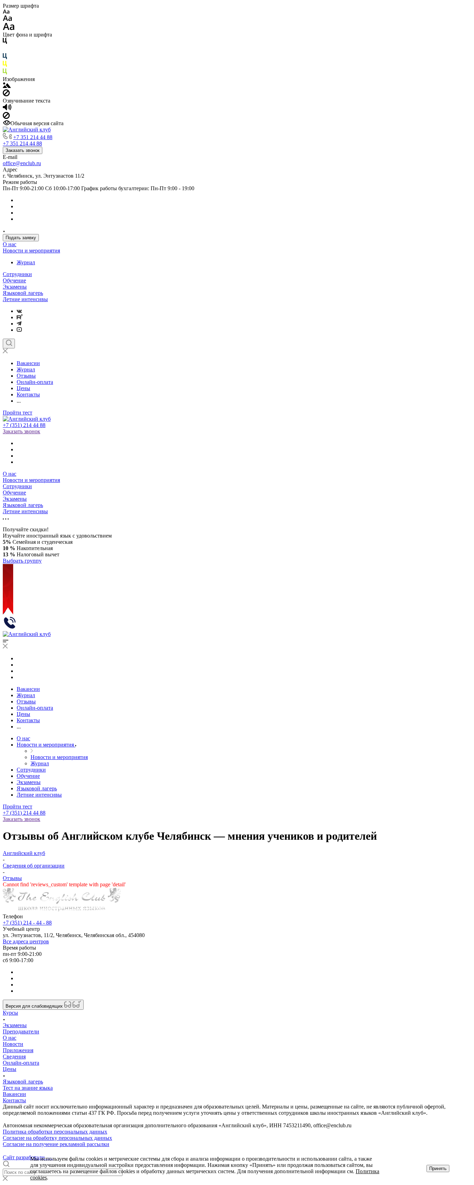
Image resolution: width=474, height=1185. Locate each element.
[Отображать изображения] (7, 86)
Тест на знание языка (28, 1088)
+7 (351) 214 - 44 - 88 (27, 923)
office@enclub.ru (22, 163)
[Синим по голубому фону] (5, 58)
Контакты (14, 1100)
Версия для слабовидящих (35, 1006)
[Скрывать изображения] (6, 94)
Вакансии (14, 1094)
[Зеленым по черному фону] (5, 73)
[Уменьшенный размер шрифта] (6, 12)
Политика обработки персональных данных (55, 1132)
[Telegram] (19, 324)
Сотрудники (17, 274)
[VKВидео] (19, 330)
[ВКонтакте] (19, 311)
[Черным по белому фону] (5, 42)
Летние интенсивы (25, 299)
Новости (13, 1044)
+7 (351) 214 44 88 (24, 425)
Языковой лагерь (23, 293)
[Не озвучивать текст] (6, 117)
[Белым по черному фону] (5, 50)
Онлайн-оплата (21, 1063)
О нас (9, 244)
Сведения (14, 1056)
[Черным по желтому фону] (5, 65)
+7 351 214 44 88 (32, 137)
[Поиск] (9, 343)
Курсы (10, 1013)
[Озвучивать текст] (7, 109)
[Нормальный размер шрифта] (7, 19)
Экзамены (15, 287)
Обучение (14, 280)
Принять (438, 1168)
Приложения (18, 1050)
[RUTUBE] (20, 317)
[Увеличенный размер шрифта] (9, 28)
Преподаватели (21, 1031)
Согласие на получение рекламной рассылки (56, 1144)
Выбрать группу (22, 561)
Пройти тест (17, 413)
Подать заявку (21, 237)
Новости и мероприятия (31, 250)
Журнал (26, 262)
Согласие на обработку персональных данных (57, 1138)
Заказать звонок (23, 150)
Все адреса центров (26, 941)
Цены (9, 1069)
